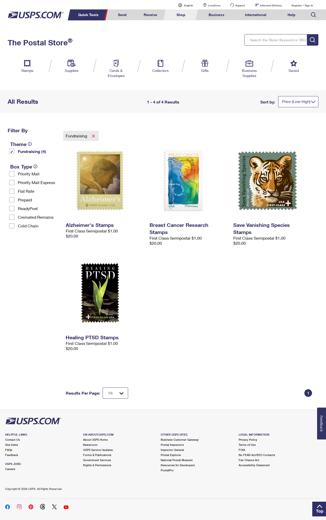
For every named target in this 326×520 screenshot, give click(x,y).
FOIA (242, 449)
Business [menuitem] (216, 14)
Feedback (11, 455)
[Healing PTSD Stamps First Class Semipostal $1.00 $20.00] (105, 292)
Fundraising (77, 135)
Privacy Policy (248, 439)
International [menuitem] (255, 14)
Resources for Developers (178, 465)
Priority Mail (28, 173)
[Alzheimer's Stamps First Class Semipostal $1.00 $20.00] (105, 180)
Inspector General (172, 449)
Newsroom (90, 444)
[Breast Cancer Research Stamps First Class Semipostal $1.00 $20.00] (189, 180)
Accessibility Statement (254, 465)
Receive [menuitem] (150, 14)
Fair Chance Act (249, 460)
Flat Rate (26, 191)
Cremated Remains (35, 217)
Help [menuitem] (291, 14)
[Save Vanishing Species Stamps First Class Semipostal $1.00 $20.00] (272, 180)
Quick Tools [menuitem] (88, 14)
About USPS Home (95, 439)
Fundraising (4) (32, 151)
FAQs (8, 449)
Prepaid (25, 199)
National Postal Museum (177, 460)
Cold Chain (28, 225)
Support (240, 5)
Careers (10, 469)
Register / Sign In (302, 5)
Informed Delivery (271, 5)
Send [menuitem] (122, 14)
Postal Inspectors (172, 444)
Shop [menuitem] (180, 14)
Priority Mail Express (36, 182)
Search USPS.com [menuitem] (313, 14)
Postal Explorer (171, 455)
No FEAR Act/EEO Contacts (257, 455)
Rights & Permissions (97, 465)
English (183, 5)
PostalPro (167, 470)
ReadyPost (28, 208)
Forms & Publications (97, 455)
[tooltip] (30, 144)
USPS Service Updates (98, 449)
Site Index (11, 444)
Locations (214, 5)
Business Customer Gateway (180, 439)
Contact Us (12, 439)
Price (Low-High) (296, 101)
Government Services (97, 460)
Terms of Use (247, 444)
